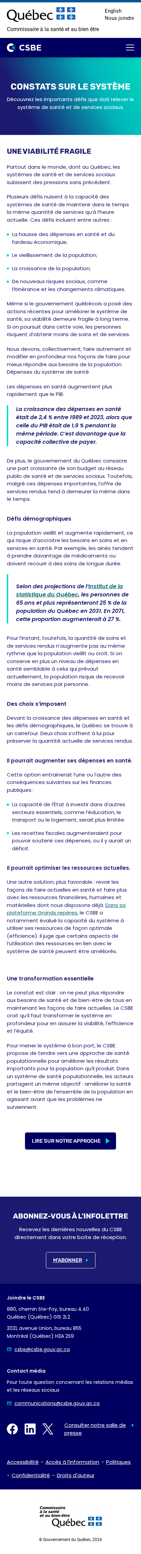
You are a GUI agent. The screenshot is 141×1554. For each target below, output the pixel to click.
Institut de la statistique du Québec (69, 590)
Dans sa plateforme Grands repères (66, 909)
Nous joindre (119, 18)
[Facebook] (12, 1429)
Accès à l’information (72, 1462)
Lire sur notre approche (66, 1141)
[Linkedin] (30, 1429)
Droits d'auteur (75, 1475)
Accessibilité (23, 1462)
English (113, 11)
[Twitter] (47, 1429)
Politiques (118, 1462)
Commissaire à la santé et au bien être (53, 29)
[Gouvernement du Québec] (41, 14)
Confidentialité (31, 1475)
